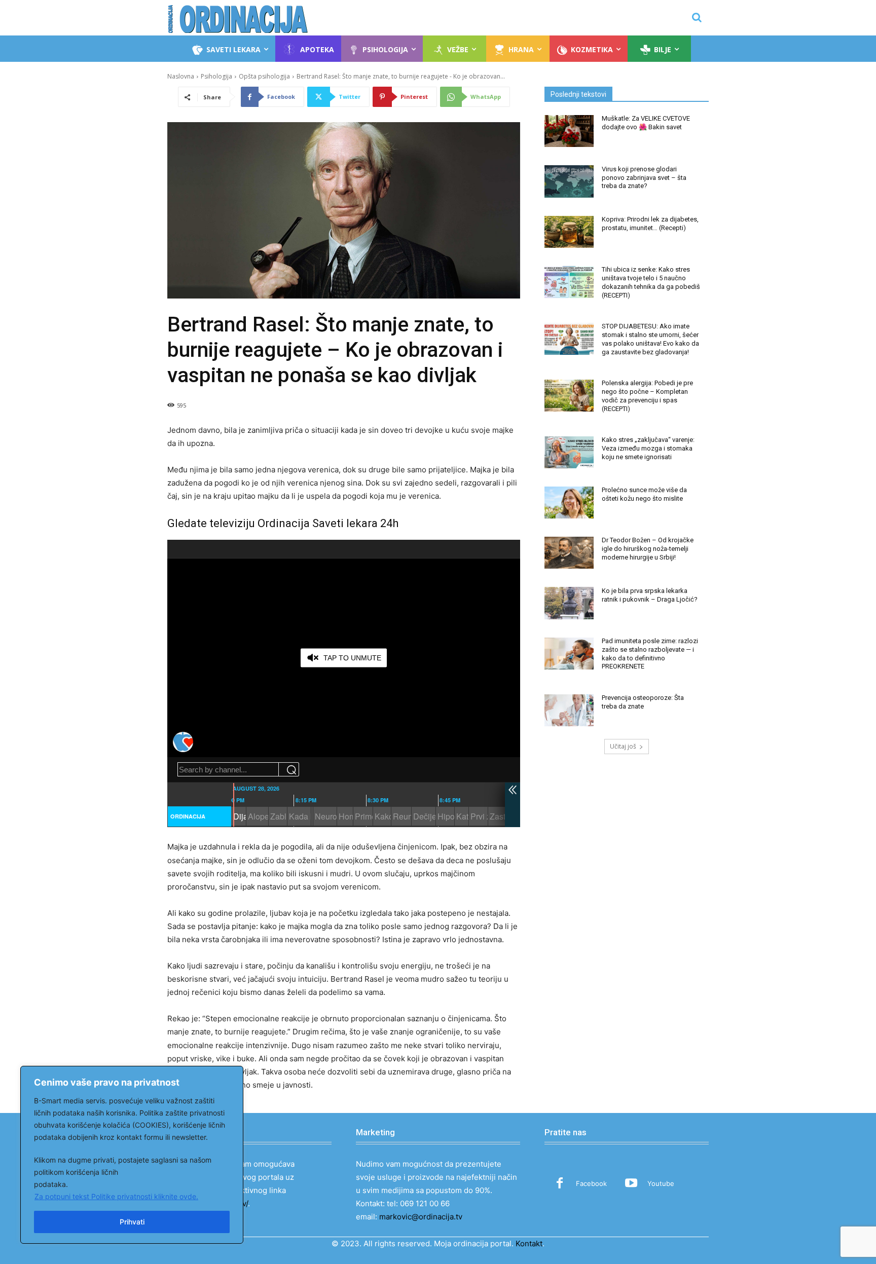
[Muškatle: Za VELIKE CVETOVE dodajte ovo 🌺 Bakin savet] (569, 131)
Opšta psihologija (264, 76)
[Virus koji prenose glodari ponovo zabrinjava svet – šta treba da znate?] (569, 181)
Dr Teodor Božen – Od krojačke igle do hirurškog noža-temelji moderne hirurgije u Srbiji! (648, 548)
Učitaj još (623, 746)
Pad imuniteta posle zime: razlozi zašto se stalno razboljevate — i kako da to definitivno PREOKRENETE (650, 654)
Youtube (660, 1183)
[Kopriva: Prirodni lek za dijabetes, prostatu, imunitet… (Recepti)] (569, 232)
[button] (696, 17)
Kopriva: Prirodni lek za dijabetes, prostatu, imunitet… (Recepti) (650, 223)
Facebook (591, 1183)
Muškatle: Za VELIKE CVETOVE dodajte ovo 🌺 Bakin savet (646, 123)
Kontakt (529, 1243)
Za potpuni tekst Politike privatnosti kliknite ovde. (116, 1196)
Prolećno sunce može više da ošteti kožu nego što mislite (644, 494)
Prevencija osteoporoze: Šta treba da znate (643, 702)
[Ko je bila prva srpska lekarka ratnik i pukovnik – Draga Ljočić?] (569, 603)
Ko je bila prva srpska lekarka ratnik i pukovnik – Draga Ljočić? (650, 595)
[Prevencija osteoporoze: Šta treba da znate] (569, 710)
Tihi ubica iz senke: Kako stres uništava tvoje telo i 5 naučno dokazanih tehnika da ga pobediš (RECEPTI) (651, 282)
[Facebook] (559, 1184)
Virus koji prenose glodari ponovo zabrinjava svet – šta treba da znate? (644, 177)
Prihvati (132, 1221)
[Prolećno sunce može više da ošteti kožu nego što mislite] (569, 502)
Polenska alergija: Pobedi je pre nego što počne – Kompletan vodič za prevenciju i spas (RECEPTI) (647, 396)
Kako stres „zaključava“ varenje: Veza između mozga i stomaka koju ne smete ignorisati (648, 448)
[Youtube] (631, 1184)
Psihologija (216, 76)
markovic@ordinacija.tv (420, 1216)
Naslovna (180, 76)
